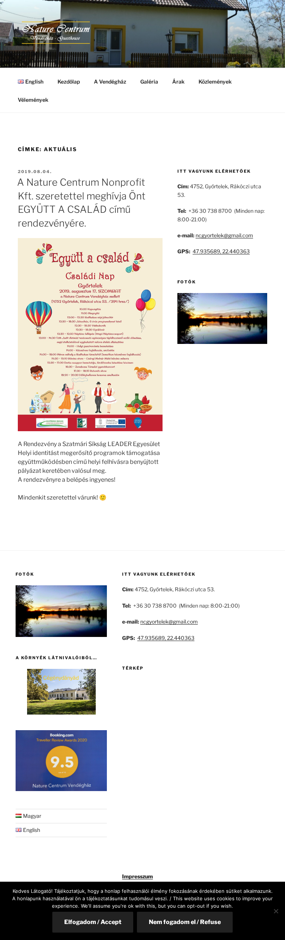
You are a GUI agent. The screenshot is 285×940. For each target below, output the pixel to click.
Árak (178, 81)
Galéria (149, 81)
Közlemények (215, 81)
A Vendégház (110, 81)
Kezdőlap (69, 81)
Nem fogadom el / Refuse (185, 922)
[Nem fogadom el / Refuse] (275, 911)
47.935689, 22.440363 (221, 251)
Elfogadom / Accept (92, 922)
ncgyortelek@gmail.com (224, 235)
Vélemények (33, 100)
